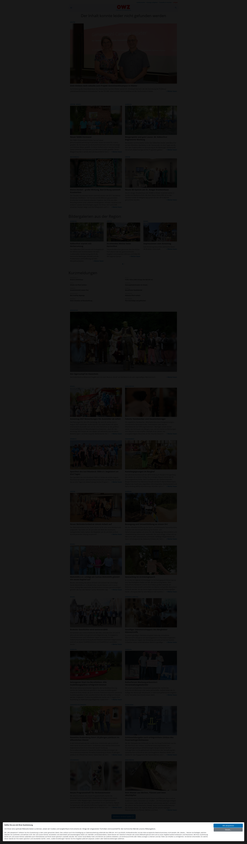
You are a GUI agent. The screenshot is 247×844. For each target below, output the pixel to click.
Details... (228, 830)
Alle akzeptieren (228, 826)
